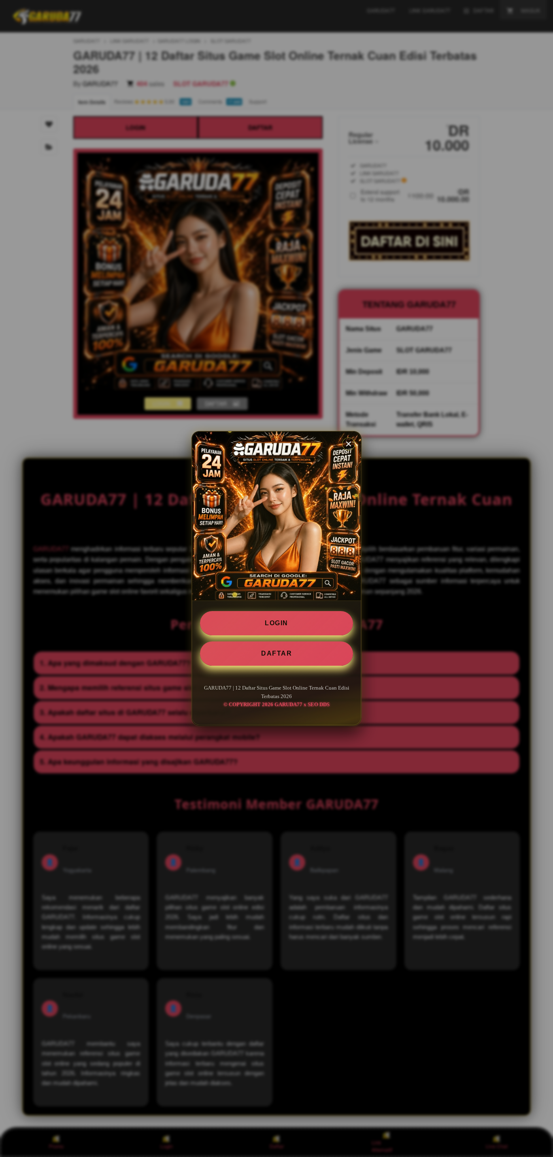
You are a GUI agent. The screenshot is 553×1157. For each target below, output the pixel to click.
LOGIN (276, 623)
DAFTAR (276, 653)
